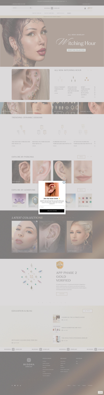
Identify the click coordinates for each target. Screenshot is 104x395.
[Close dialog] (64, 182)
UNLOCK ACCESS (52, 210)
